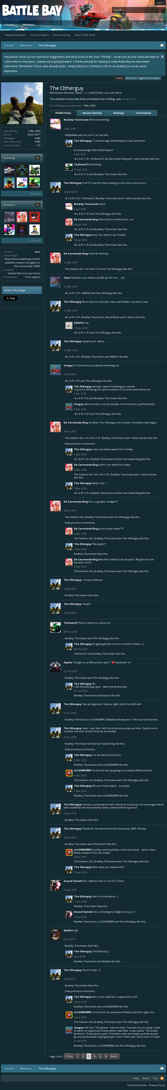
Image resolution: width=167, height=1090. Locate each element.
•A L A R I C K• (91, 135)
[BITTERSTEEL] (22, 170)
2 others (130, 317)
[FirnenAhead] (9, 183)
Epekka (68, 930)
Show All (35, 193)
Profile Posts (63, 112)
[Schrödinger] (22, 183)
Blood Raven (112, 317)
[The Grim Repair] (34, 183)
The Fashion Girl (74, 268)
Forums (9, 24)
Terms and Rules (137, 1085)
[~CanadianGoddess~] (9, 217)
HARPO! (85, 293)
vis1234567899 (97, 719)
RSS (162, 1078)
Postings (118, 112)
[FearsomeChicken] (9, 170)
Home (145, 1078)
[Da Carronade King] (22, 217)
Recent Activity (61, 34)
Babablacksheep (115, 719)
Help (136, 1078)
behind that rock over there (24, 273)
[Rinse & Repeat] (22, 230)
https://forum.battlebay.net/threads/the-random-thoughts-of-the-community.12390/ (22, 262)
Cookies (119, 78)
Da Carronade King (116, 158)
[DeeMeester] (34, 217)
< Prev (69, 1056)
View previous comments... (81, 443)
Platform (18, 10)
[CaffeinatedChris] (34, 170)
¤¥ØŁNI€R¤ (71, 135)
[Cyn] (9, 230)
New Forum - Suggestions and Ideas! (143, 78)
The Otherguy (83, 140)
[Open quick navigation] (162, 45)
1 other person (141, 158)
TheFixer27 (97, 158)
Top (155, 1078)
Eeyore (68, 662)
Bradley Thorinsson (76, 119)
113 (38, 145)
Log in (160, 2)
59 (37, 204)
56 (37, 157)
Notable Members (15, 34)
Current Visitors (39, 34)
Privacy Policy (157, 1085)
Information (143, 112)
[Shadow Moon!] (34, 230)
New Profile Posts (85, 34)
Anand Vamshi (73, 881)
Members (29, 24)
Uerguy (68, 365)
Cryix (67, 277)
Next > (114, 1056)
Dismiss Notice (162, 56)
